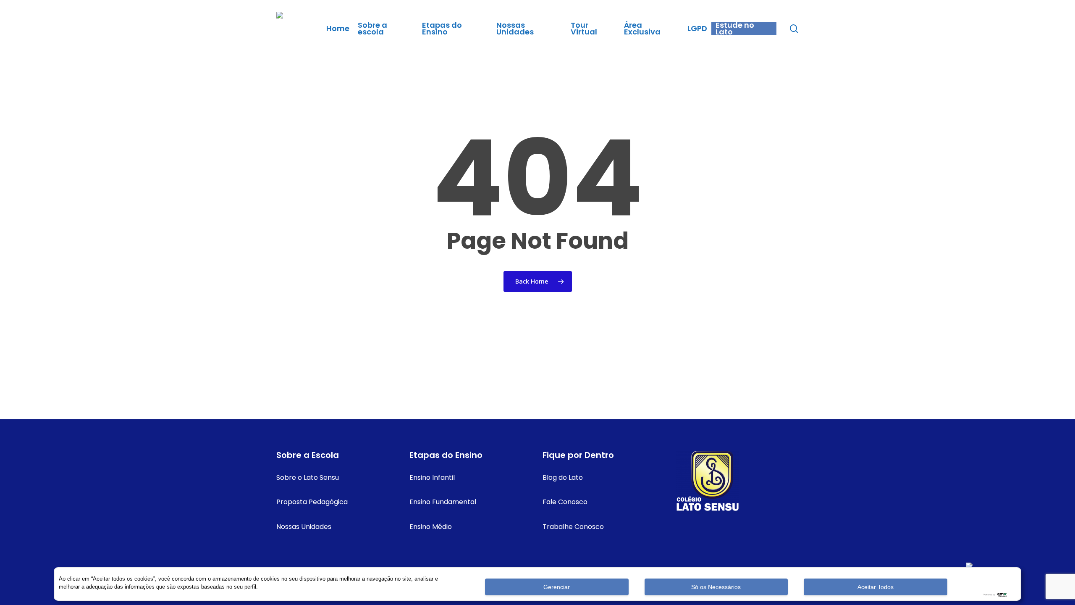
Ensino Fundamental (442, 502)
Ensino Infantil (432, 477)
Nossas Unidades (303, 526)
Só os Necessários (716, 587)
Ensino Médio (430, 526)
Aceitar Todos (875, 587)
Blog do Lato (563, 477)
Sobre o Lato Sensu (307, 477)
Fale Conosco (565, 502)
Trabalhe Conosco (573, 526)
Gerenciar (556, 587)
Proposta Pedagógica (312, 502)
